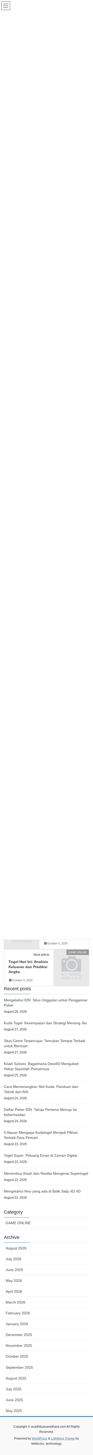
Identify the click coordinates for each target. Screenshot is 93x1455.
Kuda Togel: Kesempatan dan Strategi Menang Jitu (45, 1023)
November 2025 (19, 1345)
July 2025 (13, 1389)
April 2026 (14, 1291)
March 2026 (15, 1302)
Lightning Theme (63, 1438)
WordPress (39, 1438)
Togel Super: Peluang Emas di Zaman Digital (40, 1155)
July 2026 (13, 1259)
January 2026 (17, 1324)
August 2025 (16, 1378)
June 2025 (14, 1400)
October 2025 (17, 1356)
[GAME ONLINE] (71, 960)
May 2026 (14, 1281)
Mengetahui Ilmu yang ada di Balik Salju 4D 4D (42, 1191)
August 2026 (16, 1248)
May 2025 (14, 1411)
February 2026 (18, 1313)
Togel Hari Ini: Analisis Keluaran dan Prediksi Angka (28, 967)
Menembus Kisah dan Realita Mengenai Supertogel (46, 1173)
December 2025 (19, 1335)
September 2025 (19, 1367)
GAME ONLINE (18, 1223)
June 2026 (14, 1270)
